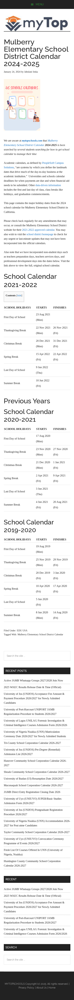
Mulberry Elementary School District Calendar (40, 634)
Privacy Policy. (26, 987)
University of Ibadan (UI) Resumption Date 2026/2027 (34, 778)
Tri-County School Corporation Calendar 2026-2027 (32, 742)
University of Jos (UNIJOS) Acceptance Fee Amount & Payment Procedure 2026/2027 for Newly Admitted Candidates (34, 698)
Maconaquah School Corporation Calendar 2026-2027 (33, 785)
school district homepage (40, 234)
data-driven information (48, 185)
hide (19, 295)
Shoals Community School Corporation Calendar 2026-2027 (37, 771)
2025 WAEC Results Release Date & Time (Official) (32, 687)
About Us (41, 987)
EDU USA (22, 630)
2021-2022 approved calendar (38, 229)
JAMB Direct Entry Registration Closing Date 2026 (32, 792)
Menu (40, 4)
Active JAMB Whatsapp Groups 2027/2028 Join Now (33, 680)
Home (52, 987)
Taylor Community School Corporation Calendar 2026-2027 (37, 832)
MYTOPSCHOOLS (37, 23)
